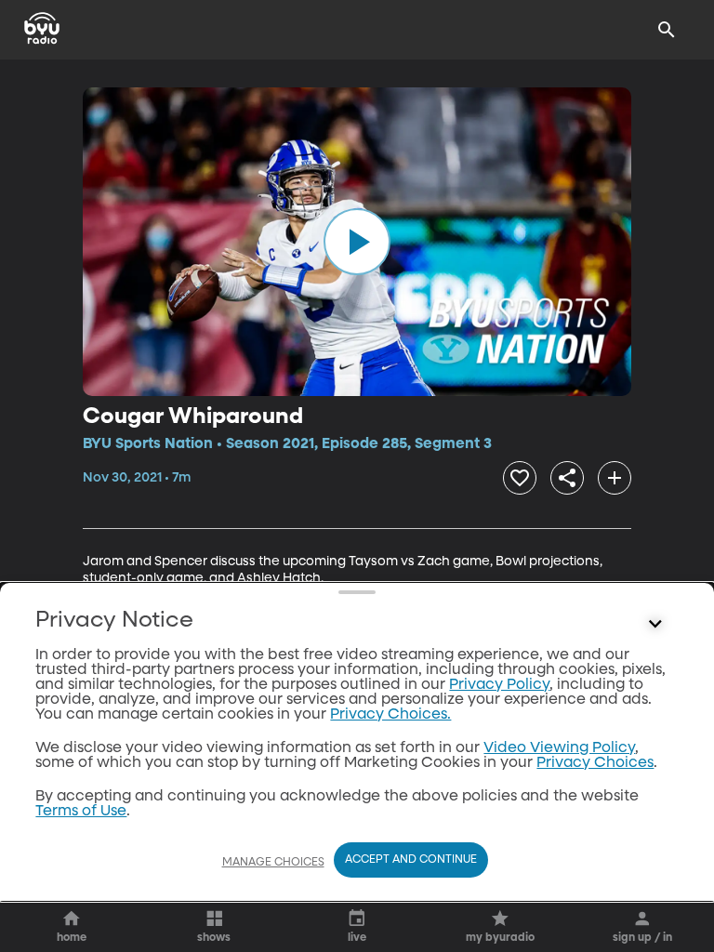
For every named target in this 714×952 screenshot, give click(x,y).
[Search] (666, 29)
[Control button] (655, 625)
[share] (567, 478)
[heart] (519, 478)
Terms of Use (80, 811)
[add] (614, 478)
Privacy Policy (499, 685)
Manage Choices (273, 862)
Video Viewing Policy (559, 748)
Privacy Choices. (390, 714)
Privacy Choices (595, 763)
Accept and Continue (411, 860)
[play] (357, 241)
